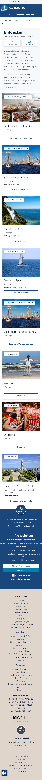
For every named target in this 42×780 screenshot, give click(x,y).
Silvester (21, 660)
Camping (21, 615)
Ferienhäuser (21, 609)
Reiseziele (21, 690)
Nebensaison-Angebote (21, 642)
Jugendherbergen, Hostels (21, 624)
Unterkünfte (21, 596)
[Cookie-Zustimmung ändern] (4, 773)
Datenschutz (21, 762)
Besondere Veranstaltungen (21, 344)
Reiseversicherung (21, 768)
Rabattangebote (21, 648)
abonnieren (21, 570)
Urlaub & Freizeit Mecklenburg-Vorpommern (21, 743)
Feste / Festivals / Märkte (21, 699)
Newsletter (22, 771)
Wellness (21, 395)
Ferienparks (21, 618)
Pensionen (21, 606)
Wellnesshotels (21, 612)
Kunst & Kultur (21, 241)
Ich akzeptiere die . (21, 577)
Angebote (21, 632)
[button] (17, 8)
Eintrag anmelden (21, 756)
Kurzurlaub (21, 639)
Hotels (21, 600)
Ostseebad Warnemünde (21, 501)
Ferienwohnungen (21, 603)
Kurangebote (21, 645)
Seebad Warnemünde (21, 20)
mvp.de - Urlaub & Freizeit (21, 522)
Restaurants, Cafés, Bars (21, 138)
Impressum (21, 759)
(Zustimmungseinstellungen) (21, 765)
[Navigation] (38, 8)
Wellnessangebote (21, 651)
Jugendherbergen (21, 621)
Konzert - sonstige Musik (21, 705)
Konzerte (21, 708)
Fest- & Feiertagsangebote (21, 654)
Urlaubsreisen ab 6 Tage (21, 636)
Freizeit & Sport (21, 292)
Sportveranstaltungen (21, 711)
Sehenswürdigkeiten (21, 190)
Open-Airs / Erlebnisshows (21, 702)
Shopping (21, 447)
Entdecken (21, 665)
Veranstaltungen (21, 695)
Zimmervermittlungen (21, 627)
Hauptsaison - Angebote (21, 657)
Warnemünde (23, 2)
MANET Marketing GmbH (24, 526)
